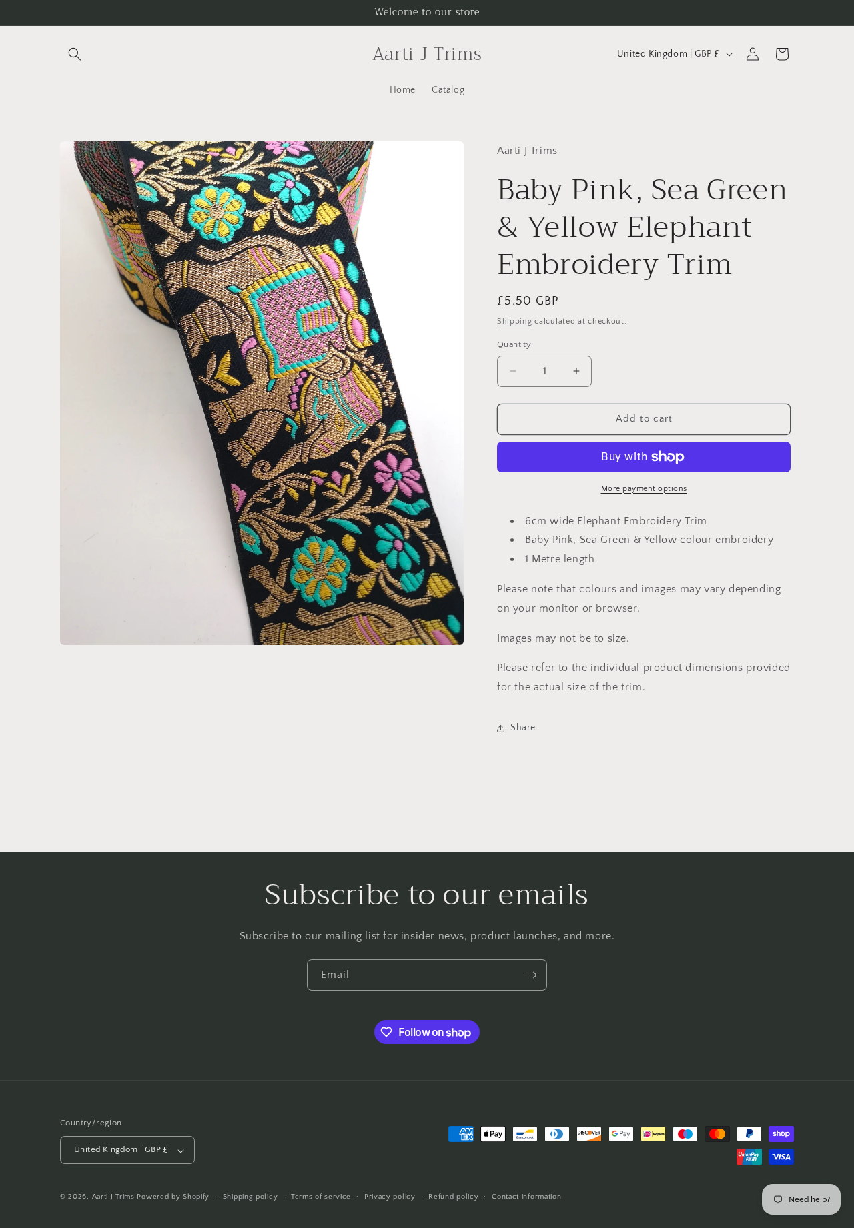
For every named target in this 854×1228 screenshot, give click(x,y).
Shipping (514, 321)
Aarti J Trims (113, 1197)
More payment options (644, 488)
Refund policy (453, 1197)
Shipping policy (250, 1197)
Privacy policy (390, 1197)
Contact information (526, 1197)
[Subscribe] (531, 975)
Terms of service (321, 1197)
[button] (74, 54)
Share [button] (523, 727)
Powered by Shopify (173, 1197)
